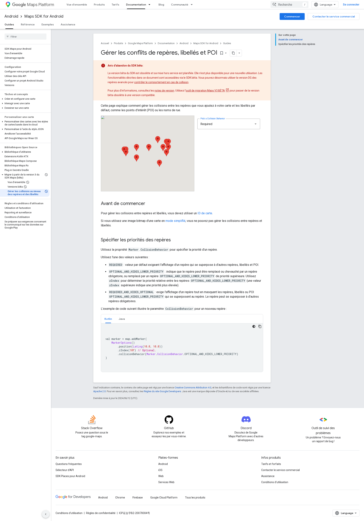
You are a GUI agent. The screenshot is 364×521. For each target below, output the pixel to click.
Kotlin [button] (108, 319)
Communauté (179, 4)
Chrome (120, 497)
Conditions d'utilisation (274, 482)
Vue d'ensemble (77, 4)
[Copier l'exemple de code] (260, 326)
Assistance (68, 24)
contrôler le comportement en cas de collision (161, 82)
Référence (28, 24)
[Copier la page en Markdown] (233, 53)
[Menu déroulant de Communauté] (192, 4)
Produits (99, 4)
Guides (9, 24)
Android (11, 16)
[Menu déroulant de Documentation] (150, 4)
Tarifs (115, 4)
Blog (161, 4)
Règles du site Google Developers (162, 391)
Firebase (138, 497)
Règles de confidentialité (100, 513)
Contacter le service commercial (333, 16)
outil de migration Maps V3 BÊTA (205, 90)
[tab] (108, 318)
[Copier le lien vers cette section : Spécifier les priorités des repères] (174, 240)
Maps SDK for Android (43, 16)
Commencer (292, 16)
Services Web (166, 482)
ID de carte (205, 213)
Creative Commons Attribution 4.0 (193, 387)
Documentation (136, 4)
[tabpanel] (182, 347)
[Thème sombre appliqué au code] (254, 326)
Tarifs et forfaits (271, 463)
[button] (24, 99)
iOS (160, 470)
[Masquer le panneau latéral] (45, 514)
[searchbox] (25, 37)
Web (161, 476)
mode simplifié (175, 221)
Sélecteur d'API (65, 470)
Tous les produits (195, 497)
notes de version (164, 90)
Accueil (105, 43)
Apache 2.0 (99, 391)
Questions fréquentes (69, 463)
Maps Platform (40, 4)
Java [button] (122, 319)
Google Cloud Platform (163, 497)
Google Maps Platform (140, 43)
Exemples (48, 24)
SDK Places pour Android (70, 476)
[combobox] (289, 4)
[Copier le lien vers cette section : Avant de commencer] (149, 204)
